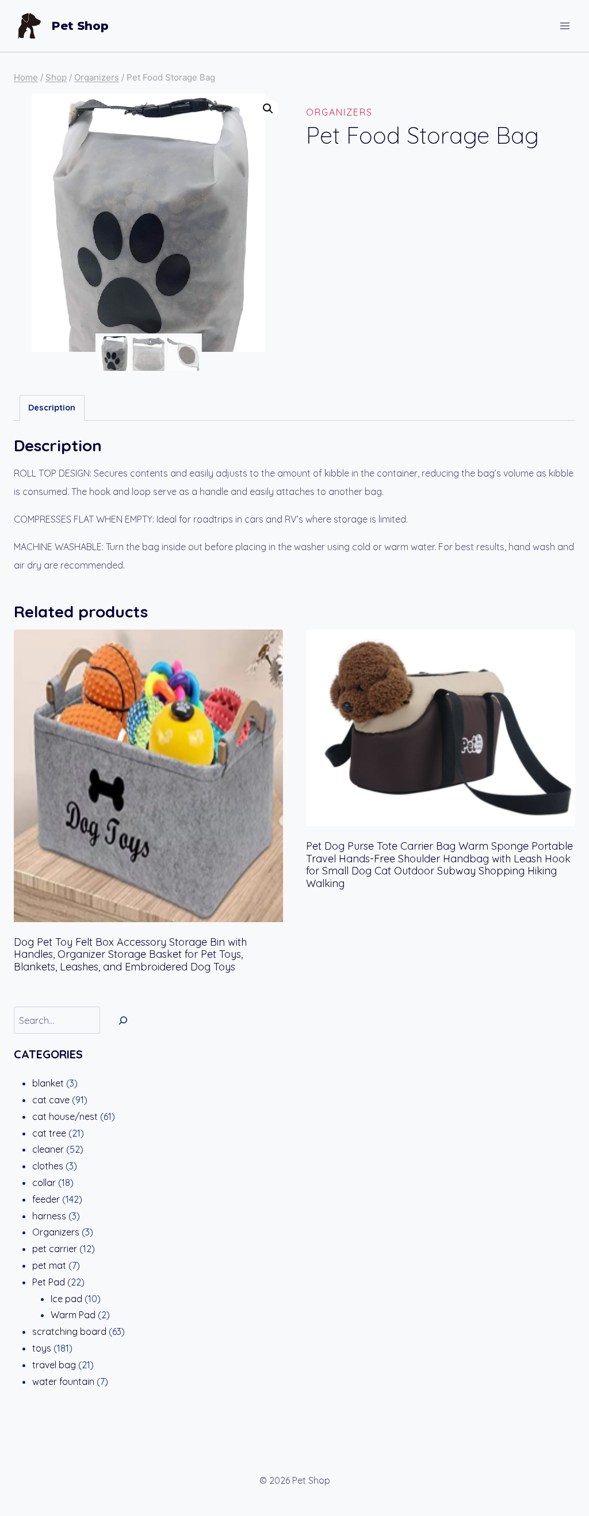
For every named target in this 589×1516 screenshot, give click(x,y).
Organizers (339, 112)
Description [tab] (51, 407)
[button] (268, 108)
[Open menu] (564, 25)
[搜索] (123, 1020)
